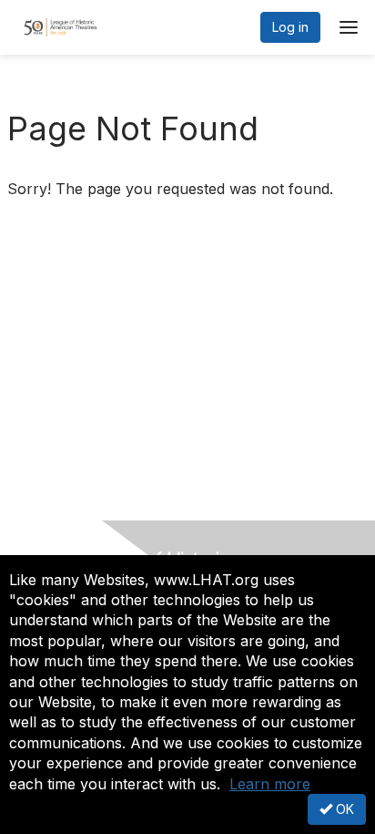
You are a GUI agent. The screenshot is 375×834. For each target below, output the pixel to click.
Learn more (269, 784)
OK (343, 809)
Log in (290, 27)
